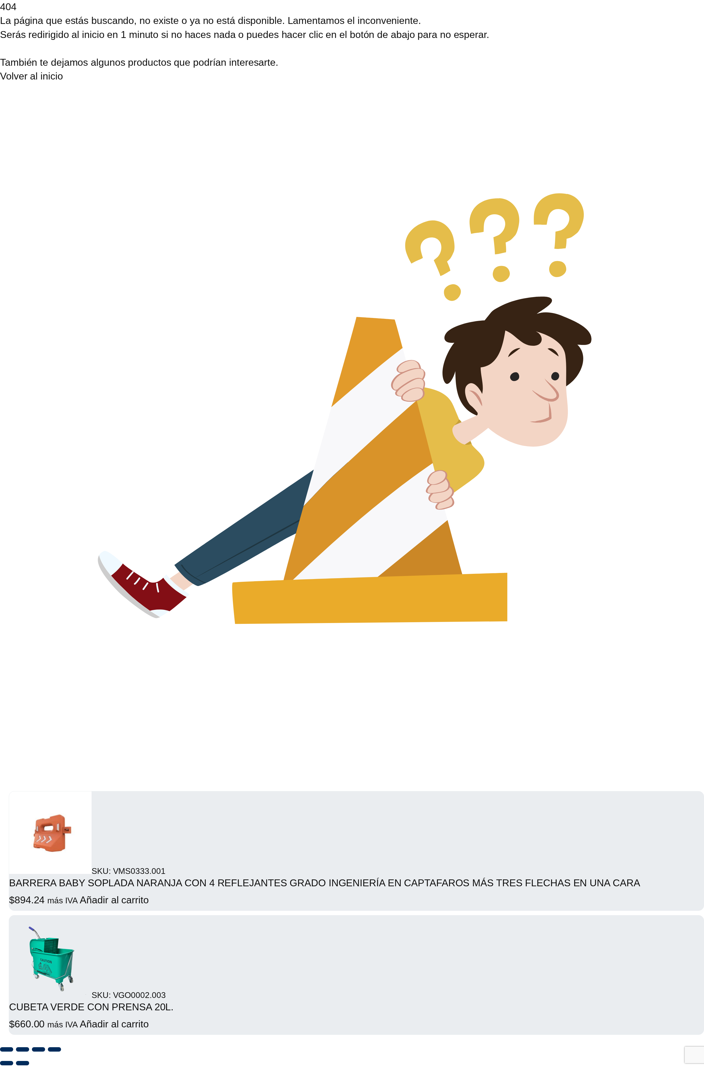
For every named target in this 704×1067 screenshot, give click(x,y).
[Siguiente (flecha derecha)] (22, 1063)
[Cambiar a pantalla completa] (22, 1049)
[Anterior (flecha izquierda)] (6, 1063)
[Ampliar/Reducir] (6, 1049)
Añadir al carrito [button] (114, 900)
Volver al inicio (31, 76)
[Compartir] (38, 1049)
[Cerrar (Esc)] (54, 1049)
